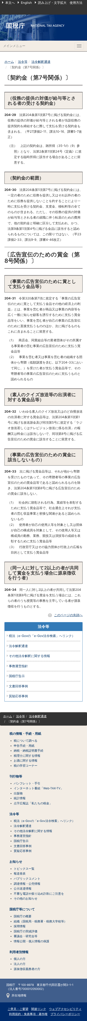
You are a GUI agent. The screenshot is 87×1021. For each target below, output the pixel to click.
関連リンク (38, 1009)
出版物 (18, 793)
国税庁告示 (17, 676)
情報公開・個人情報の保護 (31, 941)
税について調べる (25, 740)
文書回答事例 (18, 686)
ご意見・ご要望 (18, 1009)
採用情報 (20, 926)
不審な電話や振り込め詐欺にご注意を (39, 893)
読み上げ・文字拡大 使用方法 (60, 3)
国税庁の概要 (22, 916)
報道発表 (20, 873)
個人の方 (20, 958)
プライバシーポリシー (65, 1014)
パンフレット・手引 (27, 783)
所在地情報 (19, 995)
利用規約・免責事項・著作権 (28, 1014)
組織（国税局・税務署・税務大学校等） (40, 921)
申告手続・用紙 (24, 745)
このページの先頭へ (68, 615)
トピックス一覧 (24, 868)
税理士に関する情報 (27, 755)
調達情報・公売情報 (27, 883)
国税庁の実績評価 (25, 931)
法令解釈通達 (40, 62)
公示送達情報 (22, 888)
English (26, 3)
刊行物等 (16, 776)
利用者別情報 (19, 952)
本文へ (10, 3)
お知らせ (16, 862)
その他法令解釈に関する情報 (29, 656)
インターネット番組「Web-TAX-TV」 (38, 788)
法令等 (22, 62)
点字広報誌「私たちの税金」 (33, 803)
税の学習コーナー (25, 765)
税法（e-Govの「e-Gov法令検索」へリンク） (42, 636)
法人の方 (20, 964)
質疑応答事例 (18, 696)
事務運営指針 (18, 666)
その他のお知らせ (25, 898)
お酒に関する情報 (25, 760)
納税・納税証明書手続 (28, 750)
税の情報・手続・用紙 (25, 734)
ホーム (9, 62)
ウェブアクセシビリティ (65, 1009)
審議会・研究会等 (25, 936)
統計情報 (20, 798)
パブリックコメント (27, 878)
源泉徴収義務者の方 (27, 969)
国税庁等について (22, 909)
